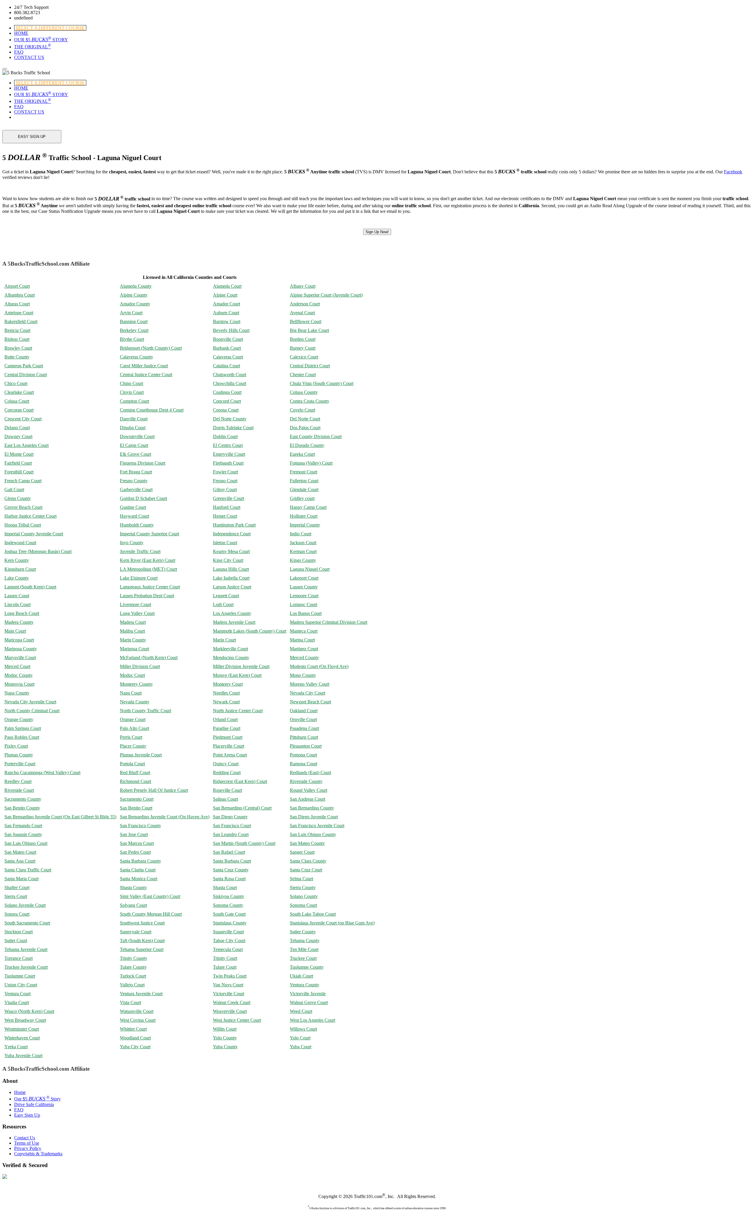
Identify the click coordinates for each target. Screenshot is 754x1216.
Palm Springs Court (22, 728)
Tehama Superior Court (141, 949)
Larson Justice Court (232, 586)
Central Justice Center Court (146, 374)
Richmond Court (135, 781)
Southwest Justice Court (142, 922)
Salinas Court (225, 799)
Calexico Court (304, 356)
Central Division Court (25, 374)
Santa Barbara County (140, 860)
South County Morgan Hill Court (151, 913)
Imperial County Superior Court (149, 533)
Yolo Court (300, 1037)
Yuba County (225, 1046)
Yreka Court (16, 1046)
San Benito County (22, 807)
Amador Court (226, 303)
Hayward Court (134, 516)
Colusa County (304, 392)
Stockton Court (18, 931)
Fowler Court (225, 471)
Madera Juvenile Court (234, 622)
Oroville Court (303, 719)
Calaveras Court (228, 356)
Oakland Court (304, 710)
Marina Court (302, 639)
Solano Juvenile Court (25, 905)
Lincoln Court (17, 604)
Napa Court (131, 692)
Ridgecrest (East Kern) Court (240, 781)
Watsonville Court (136, 1011)
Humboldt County (137, 524)
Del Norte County (230, 418)
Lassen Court (16, 595)
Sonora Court (16, 913)
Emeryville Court (229, 454)
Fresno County (134, 480)
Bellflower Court (305, 321)
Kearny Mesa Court (231, 551)
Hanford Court (226, 507)
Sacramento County (22, 799)
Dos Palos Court (305, 427)
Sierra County (303, 887)
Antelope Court (18, 312)
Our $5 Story (37, 1098)
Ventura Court (17, 993)
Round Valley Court (308, 790)
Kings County (303, 560)
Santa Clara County (308, 860)
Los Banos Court (306, 613)
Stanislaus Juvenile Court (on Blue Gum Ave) (332, 922)
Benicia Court (17, 330)
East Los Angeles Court (26, 445)
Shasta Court (225, 887)
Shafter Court (16, 887)
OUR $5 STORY (41, 39)
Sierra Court (15, 896)
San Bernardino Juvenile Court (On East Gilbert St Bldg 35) (60, 816)
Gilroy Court (225, 489)
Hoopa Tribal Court (22, 524)
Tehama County (305, 940)
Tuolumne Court (19, 975)
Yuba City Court (135, 1046)
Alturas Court (17, 303)
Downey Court (18, 436)
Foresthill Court (19, 471)
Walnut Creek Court (231, 1002)
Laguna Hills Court (231, 569)
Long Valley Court (137, 613)
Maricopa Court (19, 639)
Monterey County (136, 684)
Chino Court (131, 383)
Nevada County (134, 701)
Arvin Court (131, 312)
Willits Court (225, 1028)
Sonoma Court (303, 905)
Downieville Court (137, 436)
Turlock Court (133, 975)
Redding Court (227, 772)
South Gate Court (229, 913)
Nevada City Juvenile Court (30, 701)
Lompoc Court (303, 604)
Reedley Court (18, 781)
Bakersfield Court (20, 321)
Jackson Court (303, 542)
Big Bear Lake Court (309, 330)
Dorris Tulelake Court (233, 427)
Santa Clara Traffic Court (27, 869)
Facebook (733, 171)
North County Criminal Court (31, 710)
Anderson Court (305, 303)
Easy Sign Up (27, 1115)
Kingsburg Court (20, 569)
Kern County (16, 560)
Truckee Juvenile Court (26, 967)
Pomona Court (303, 754)
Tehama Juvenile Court (25, 949)
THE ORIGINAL (32, 46)
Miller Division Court (140, 666)
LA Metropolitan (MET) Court (148, 569)
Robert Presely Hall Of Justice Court (154, 790)
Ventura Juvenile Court (141, 993)
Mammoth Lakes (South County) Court (249, 630)
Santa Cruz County (231, 869)
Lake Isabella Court (231, 577)
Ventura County (304, 984)
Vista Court (130, 1002)
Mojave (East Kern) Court (237, 675)
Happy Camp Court (308, 507)
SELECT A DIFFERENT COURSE (50, 27)
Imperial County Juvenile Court (33, 533)
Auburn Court (226, 312)
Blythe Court (132, 339)
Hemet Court (225, 516)
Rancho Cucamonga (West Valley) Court (42, 772)
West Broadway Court (25, 1020)
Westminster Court (21, 1028)
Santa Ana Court (19, 860)
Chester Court (303, 374)
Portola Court (132, 763)
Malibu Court (132, 630)
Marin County (133, 639)
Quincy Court (226, 763)
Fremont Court (303, 471)
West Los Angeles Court (312, 1020)
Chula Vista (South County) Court (321, 383)
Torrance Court (18, 958)
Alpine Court (225, 294)
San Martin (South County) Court (244, 843)
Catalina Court (226, 365)
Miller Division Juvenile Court (241, 666)
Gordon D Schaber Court (143, 498)
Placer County (133, 745)
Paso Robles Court (21, 737)
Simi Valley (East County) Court (150, 896)
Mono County (303, 675)
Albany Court (302, 286)
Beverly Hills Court (231, 330)
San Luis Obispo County (313, 834)
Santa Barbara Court (232, 860)
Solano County (304, 896)
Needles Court (226, 692)
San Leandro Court (231, 834)
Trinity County (133, 958)
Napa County (16, 692)
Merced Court (17, 666)
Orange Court (132, 719)
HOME (21, 33)
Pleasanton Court (306, 745)
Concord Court (227, 401)
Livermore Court (135, 604)
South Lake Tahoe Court (313, 913)
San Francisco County (140, 825)
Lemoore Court (304, 595)
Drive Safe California (34, 1104)
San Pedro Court (135, 852)
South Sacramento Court (27, 922)
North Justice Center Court (238, 710)
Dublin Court (225, 436)
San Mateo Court (20, 852)
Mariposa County (20, 648)
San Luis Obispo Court (25, 843)
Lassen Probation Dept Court (147, 595)
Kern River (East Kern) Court (147, 560)
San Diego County (230, 816)
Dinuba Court (132, 427)
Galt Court (14, 489)
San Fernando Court (23, 825)
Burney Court (302, 348)
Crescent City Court (23, 418)
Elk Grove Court (135, 454)
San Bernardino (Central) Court (242, 807)
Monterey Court (228, 684)
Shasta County (133, 887)
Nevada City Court (307, 692)
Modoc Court (132, 675)
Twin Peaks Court (230, 975)
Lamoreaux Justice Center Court (150, 586)
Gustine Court (133, 507)
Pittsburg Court (304, 737)
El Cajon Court (134, 445)
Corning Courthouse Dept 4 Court (151, 409)
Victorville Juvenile (308, 993)
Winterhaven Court (22, 1037)
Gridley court (302, 498)
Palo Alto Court (134, 728)
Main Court (15, 630)
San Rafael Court (229, 852)
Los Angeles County (232, 613)
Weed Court (301, 1011)
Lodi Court (223, 604)
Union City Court (20, 984)
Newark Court (226, 701)
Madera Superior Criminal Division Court (328, 622)
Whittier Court (133, 1028)
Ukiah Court (301, 975)
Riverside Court (19, 790)
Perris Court (131, 737)
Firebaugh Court (228, 462)
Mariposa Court (134, 648)
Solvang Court (133, 905)
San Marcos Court (137, 843)
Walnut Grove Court (309, 1002)
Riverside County (306, 781)
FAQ (19, 52)
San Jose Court (134, 834)
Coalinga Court (227, 392)
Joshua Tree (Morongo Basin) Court (38, 551)
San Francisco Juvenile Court (317, 825)
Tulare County (133, 967)
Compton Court (134, 401)
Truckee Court (303, 958)
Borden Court (302, 339)
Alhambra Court (19, 294)
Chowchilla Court (229, 383)
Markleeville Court (230, 648)
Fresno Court (225, 480)
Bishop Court (16, 339)
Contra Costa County (309, 401)
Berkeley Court (134, 330)
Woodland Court (135, 1037)
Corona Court (226, 409)
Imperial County (305, 524)
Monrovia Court (19, 684)
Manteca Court (304, 630)
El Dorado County (307, 445)
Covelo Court (302, 409)
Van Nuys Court (228, 984)
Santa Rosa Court (229, 878)
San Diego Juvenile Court (314, 816)
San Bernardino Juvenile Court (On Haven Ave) (164, 816)
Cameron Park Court (23, 365)
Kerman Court (303, 551)
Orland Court (225, 719)
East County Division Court (316, 436)
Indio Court (300, 533)
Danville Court (134, 418)
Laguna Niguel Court (310, 569)
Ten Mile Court (304, 949)
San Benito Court (136, 807)
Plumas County (18, 754)
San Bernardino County (312, 807)
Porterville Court (19, 763)
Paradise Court (226, 728)
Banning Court (134, 321)
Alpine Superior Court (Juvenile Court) (326, 294)
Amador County (135, 303)
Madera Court (133, 622)
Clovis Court (132, 392)
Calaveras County (136, 356)
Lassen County (304, 586)
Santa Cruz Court (306, 869)
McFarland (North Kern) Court (149, 657)
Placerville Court (228, 745)
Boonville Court (228, 339)
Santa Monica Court (138, 878)
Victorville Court (228, 993)
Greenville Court (228, 498)
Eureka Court (302, 454)
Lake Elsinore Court (139, 577)
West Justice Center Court (237, 1020)
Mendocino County (231, 657)
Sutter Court (15, 940)
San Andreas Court (307, 799)
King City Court (228, 560)
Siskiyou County (228, 896)
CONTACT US (29, 57)
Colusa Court (16, 401)
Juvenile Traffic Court (140, 551)
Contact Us (24, 1137)
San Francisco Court (232, 825)
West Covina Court (138, 1020)
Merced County (304, 657)
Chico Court (15, 383)
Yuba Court (300, 1046)
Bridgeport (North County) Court (151, 348)
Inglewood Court (20, 542)
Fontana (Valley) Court (311, 462)
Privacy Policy (27, 1148)
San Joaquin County (23, 834)
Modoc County (18, 675)
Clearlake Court (19, 392)
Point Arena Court (230, 754)
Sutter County (303, 931)
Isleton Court (225, 542)
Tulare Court (225, 967)
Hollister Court (304, 516)
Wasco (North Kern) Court (29, 1011)
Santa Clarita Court (138, 869)
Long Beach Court (21, 613)
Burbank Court (227, 348)
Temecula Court (228, 949)
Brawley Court (18, 348)
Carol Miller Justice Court (144, 365)
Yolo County (225, 1037)
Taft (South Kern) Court (142, 940)
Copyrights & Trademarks (38, 1153)
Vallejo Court (132, 984)
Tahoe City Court (229, 940)
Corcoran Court (19, 409)
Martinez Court (304, 648)
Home (20, 1092)
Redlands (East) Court (310, 772)
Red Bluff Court (135, 772)
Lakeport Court (304, 577)
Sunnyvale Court (135, 931)
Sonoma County (228, 905)
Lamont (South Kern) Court (30, 586)
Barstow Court (226, 321)
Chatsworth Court (229, 374)
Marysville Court (20, 657)
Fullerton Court (304, 480)
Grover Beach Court (23, 507)
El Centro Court (228, 445)
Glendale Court (304, 489)
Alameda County (136, 286)
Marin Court (224, 639)
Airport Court (17, 286)
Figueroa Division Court (142, 462)
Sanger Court (302, 852)
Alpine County (134, 294)
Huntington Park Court (234, 524)
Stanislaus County (230, 922)
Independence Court (232, 533)
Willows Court (303, 1028)
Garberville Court (136, 489)
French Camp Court (23, 480)
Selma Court (301, 878)
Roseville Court (227, 790)
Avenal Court (302, 312)
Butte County (16, 356)
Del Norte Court (305, 418)
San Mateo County (307, 843)
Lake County (16, 577)
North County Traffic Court (145, 710)
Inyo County (131, 542)
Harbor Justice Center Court (30, 516)
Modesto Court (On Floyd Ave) (319, 666)
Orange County (18, 719)
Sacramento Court (136, 799)
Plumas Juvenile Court (141, 754)
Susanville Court (228, 931)
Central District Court (310, 365)
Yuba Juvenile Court (23, 1055)
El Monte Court (19, 454)
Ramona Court (303, 763)
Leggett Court (226, 595)
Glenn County (17, 498)
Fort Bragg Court (136, 471)
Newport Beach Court (310, 701)
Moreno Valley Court (309, 684)
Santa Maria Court (21, 878)
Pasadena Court (304, 728)
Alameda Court (227, 286)
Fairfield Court (18, 462)
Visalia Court (16, 1002)
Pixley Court (16, 745)
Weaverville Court (230, 1011)
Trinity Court (225, 958)
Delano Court (17, 427)
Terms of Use (26, 1143)
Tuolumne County (307, 967)
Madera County (19, 622)
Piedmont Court (227, 737)
